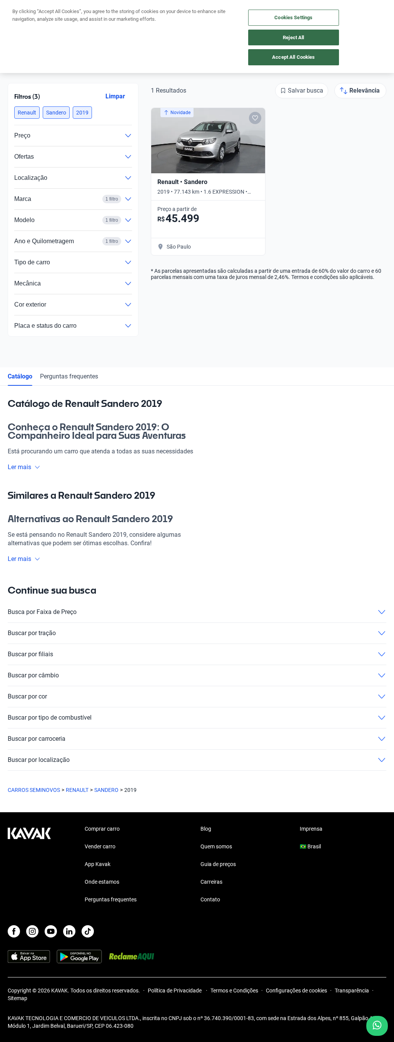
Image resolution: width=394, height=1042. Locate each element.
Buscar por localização (39, 759)
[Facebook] (14, 931)
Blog (205, 829)
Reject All (293, 37)
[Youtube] (51, 931)
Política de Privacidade (175, 990)
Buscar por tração (32, 633)
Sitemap (17, 998)
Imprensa (311, 829)
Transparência (352, 990)
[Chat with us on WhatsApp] (377, 1025)
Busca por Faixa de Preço (42, 612)
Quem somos (216, 846)
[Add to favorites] (255, 118)
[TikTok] (88, 931)
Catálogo (20, 376)
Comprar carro (102, 829)
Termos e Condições (234, 990)
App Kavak (97, 864)
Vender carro (100, 846)
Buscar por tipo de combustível (50, 717)
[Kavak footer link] (29, 865)
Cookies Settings (293, 17)
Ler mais (19, 467)
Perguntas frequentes (69, 376)
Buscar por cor (27, 696)
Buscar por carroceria (36, 738)
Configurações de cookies (296, 990)
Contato (210, 899)
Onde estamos (102, 882)
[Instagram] (32, 931)
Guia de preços (218, 864)
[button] (27, 112)
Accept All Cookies (293, 57)
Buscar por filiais (30, 654)
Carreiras (211, 882)
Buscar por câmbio (33, 675)
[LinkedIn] (69, 931)
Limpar (115, 96)
